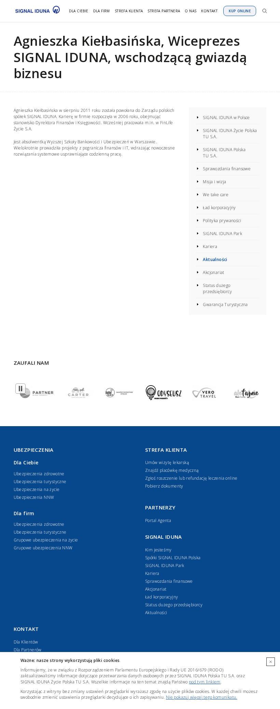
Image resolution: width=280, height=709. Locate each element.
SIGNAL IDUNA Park (222, 233)
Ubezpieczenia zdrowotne (39, 474)
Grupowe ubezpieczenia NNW (43, 548)
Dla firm (101, 11)
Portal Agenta (158, 520)
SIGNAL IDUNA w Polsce (226, 117)
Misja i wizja (214, 182)
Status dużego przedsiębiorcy (217, 288)
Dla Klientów (26, 642)
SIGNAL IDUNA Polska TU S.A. (224, 153)
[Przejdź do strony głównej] (36, 11)
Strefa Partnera (164, 11)
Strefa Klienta (129, 11)
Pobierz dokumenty (164, 486)
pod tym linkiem (205, 682)
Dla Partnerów (28, 650)
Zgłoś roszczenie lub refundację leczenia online (191, 478)
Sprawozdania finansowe (227, 169)
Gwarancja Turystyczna (225, 304)
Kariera (210, 246)
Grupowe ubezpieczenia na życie (46, 540)
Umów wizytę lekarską (167, 462)
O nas (190, 11)
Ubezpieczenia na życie (37, 489)
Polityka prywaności (222, 220)
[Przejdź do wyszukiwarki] (265, 11)
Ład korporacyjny (219, 208)
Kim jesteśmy (158, 550)
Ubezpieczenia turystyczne (40, 481)
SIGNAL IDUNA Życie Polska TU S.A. (230, 134)
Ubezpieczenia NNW (34, 497)
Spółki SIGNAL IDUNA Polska (172, 558)
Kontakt (209, 11)
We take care (215, 195)
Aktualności (215, 259)
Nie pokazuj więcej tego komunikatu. (201, 697)
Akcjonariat (213, 272)
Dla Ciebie (78, 11)
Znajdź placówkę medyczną (172, 470)
